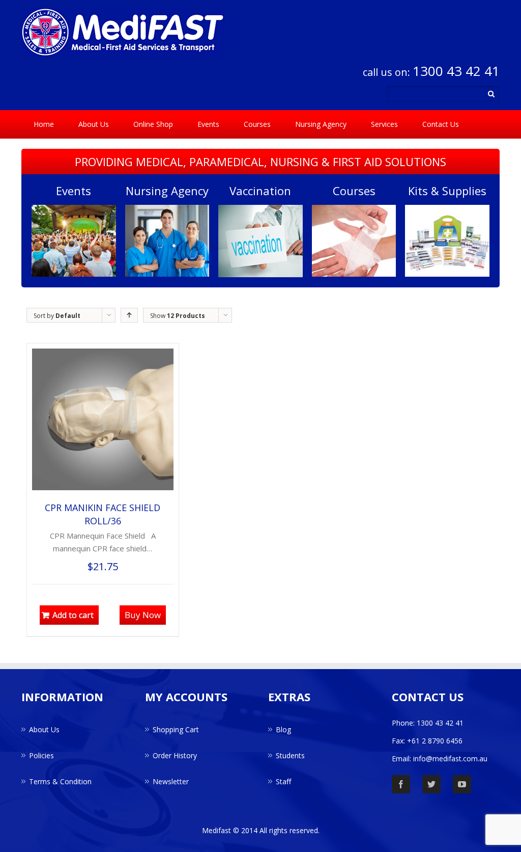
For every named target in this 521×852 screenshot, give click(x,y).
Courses (257, 124)
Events (208, 124)
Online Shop (153, 124)
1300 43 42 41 (456, 71)
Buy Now (143, 615)
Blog (283, 729)
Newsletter (171, 781)
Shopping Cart (176, 729)
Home (44, 124)
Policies (41, 755)
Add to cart (73, 615)
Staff (283, 781)
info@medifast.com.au (450, 758)
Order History (175, 755)
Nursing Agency (320, 124)
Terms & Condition (60, 781)
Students (290, 755)
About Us (93, 124)
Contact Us (440, 124)
